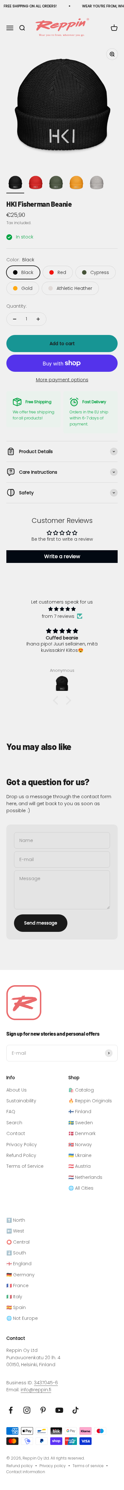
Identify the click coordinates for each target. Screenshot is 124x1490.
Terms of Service (25, 1166)
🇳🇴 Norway (80, 1144)
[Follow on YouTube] (59, 1410)
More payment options (62, 380)
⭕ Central (18, 1242)
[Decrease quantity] (15, 319)
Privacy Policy (21, 1144)
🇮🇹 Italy (14, 1296)
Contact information (25, 1471)
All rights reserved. (68, 1458)
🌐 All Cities (80, 1188)
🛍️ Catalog (81, 1090)
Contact (15, 1133)
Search (14, 1122)
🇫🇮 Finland (79, 1111)
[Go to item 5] (97, 183)
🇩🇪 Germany (20, 1275)
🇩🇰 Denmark (82, 1133)
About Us (16, 1090)
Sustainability (21, 1101)
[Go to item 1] (15, 183)
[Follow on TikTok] (75, 1410)
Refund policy (19, 1465)
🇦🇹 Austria (79, 1166)
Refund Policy (21, 1155)
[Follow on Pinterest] (43, 1410)
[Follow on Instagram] (27, 1410)
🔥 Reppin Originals (90, 1101)
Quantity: (16, 306)
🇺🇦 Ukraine (80, 1155)
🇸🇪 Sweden (80, 1122)
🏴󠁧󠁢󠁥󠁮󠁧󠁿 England (18, 1263)
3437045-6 (46, 1383)
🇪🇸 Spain (16, 1307)
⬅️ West (15, 1231)
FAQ (10, 1111)
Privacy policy (52, 1465)
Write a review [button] (62, 556)
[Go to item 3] (56, 183)
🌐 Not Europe (22, 1318)
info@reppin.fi (36, 1389)
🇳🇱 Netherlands (85, 1177)
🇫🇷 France (17, 1285)
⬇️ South (16, 1253)
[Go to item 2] (36, 183)
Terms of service (88, 1465)
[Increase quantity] (38, 319)
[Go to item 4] (76, 183)
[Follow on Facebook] (10, 1410)
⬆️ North (15, 1220)
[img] (62, 608)
